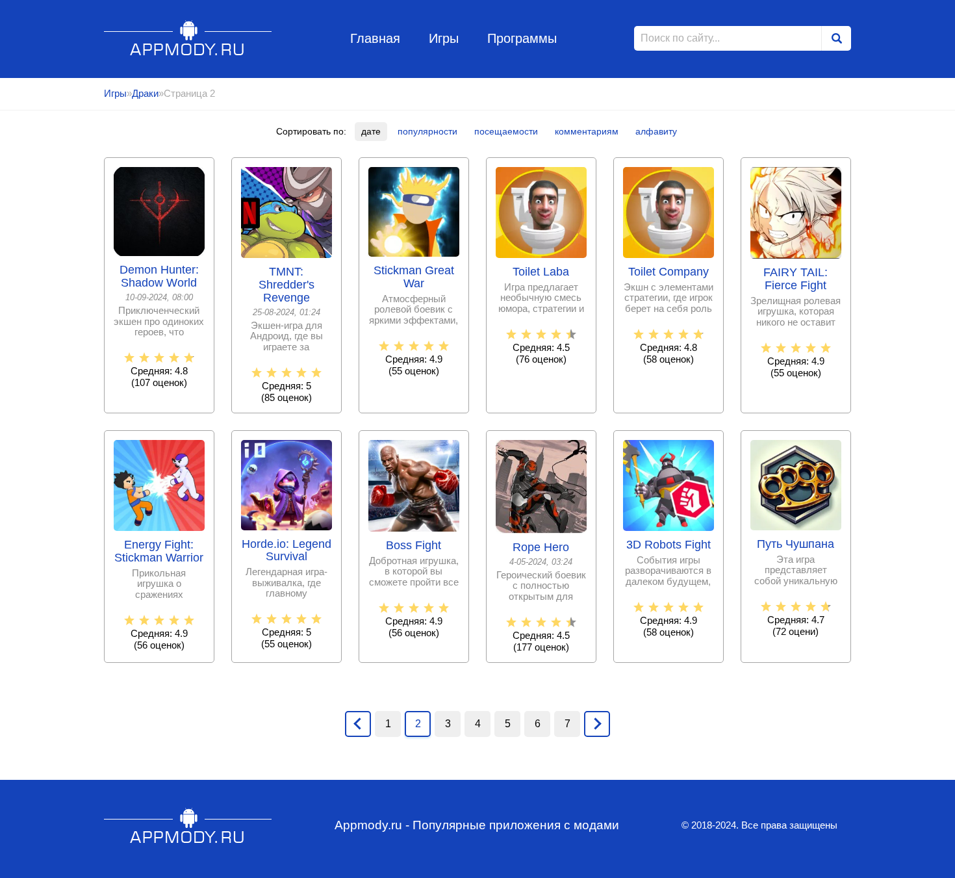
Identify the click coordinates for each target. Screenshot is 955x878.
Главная (375, 38)
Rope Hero (541, 547)
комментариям (586, 131)
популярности (427, 131)
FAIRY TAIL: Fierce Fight (795, 279)
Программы (522, 38)
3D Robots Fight (668, 545)
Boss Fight (413, 545)
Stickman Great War (414, 277)
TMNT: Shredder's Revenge (286, 285)
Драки (145, 93)
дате (371, 131)
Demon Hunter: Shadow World (159, 276)
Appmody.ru (188, 38)
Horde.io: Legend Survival (286, 550)
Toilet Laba (541, 272)
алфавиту (656, 131)
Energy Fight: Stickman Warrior (158, 551)
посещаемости (506, 131)
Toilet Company (668, 272)
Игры (444, 38)
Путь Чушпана (795, 544)
